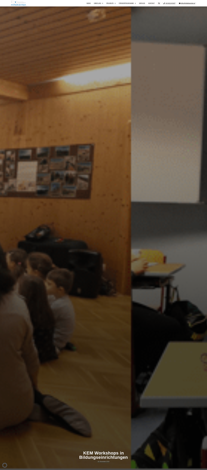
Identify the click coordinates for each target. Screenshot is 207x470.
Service (142, 3)
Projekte (110, 3)
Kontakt (151, 3)
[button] (4, 465)
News (89, 3)
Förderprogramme (126, 3)
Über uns (97, 3)
